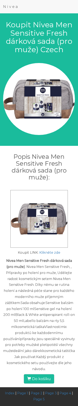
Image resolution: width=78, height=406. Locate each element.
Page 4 (65, 393)
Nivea (11, 6)
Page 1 (22, 393)
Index (10, 393)
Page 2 (36, 393)
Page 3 (51, 393)
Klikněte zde (49, 253)
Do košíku (41, 379)
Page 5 (39, 399)
